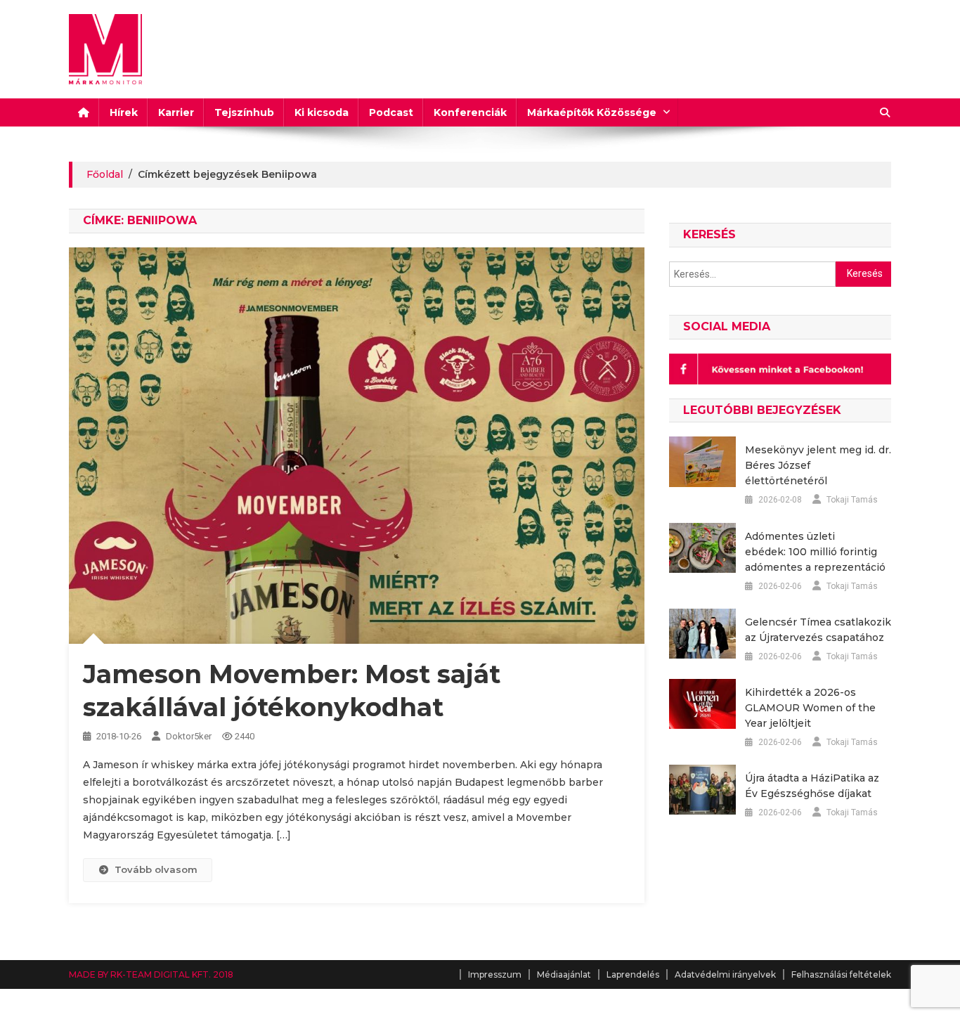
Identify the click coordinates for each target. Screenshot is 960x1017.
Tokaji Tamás (852, 500)
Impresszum (494, 974)
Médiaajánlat (564, 974)
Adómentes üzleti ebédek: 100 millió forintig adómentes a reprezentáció (815, 552)
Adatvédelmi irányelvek (725, 974)
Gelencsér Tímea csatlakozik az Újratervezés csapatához (818, 630)
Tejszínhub (244, 112)
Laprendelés (633, 974)
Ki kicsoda (321, 112)
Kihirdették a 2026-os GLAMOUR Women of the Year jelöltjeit (810, 708)
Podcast (391, 112)
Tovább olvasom (156, 869)
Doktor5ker (189, 736)
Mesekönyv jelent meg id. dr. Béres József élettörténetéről (818, 465)
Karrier (176, 112)
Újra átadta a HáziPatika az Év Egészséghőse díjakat (812, 786)
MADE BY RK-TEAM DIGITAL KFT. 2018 (151, 974)
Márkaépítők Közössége (591, 112)
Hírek (124, 112)
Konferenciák (470, 112)
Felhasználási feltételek (841, 974)
